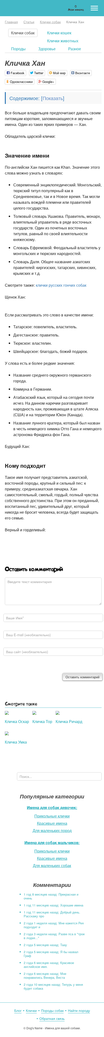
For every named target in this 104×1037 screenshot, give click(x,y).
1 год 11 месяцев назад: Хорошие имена (53, 905)
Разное (74, 48)
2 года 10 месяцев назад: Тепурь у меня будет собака (53, 986)
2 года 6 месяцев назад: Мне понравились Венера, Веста (45, 975)
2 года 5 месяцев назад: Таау (45, 944)
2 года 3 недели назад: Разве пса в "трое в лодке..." (54, 936)
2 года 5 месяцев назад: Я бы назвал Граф (51, 953)
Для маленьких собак (52, 865)
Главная (11, 21)
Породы (18, 48)
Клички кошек (59, 33)
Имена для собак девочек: (52, 807)
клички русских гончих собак (61, 285)
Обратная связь (52, 1018)
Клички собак (50, 21)
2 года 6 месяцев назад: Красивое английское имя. (49, 964)
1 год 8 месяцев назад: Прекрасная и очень (51, 896)
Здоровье (47, 48)
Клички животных (62, 41)
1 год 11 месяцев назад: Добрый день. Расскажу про (52, 914)
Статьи (28, 21)
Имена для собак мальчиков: (52, 842)
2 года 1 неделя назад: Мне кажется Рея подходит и (54, 925)
